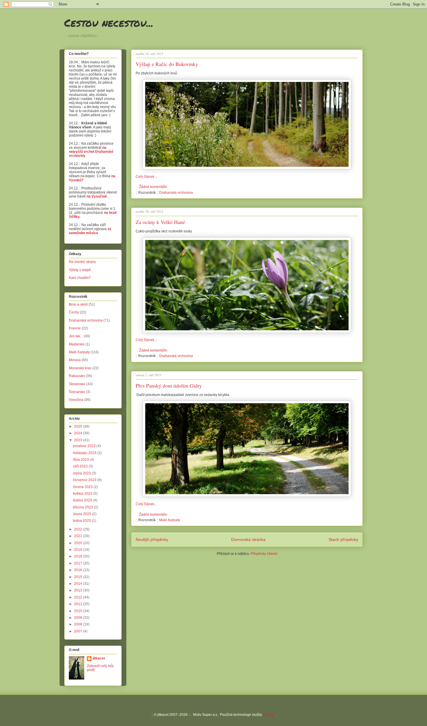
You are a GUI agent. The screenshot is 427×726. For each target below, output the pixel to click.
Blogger (269, 715)
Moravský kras (80, 368)
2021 (78, 536)
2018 (78, 556)
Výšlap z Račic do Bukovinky (167, 63)
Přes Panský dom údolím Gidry (169, 385)
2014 (78, 584)
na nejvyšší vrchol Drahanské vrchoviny (91, 152)
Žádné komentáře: (154, 187)
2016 (78, 570)
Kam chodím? (80, 278)
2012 (78, 597)
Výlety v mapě (80, 270)
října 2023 (81, 460)
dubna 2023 (83, 500)
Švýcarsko (77, 392)
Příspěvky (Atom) (264, 554)
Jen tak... (76, 336)
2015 (78, 577)
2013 (78, 590)
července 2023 (85, 480)
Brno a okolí (78, 304)
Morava (75, 360)
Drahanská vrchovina (176, 193)
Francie (75, 328)
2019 (78, 550)
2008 (78, 624)
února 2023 (82, 514)
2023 (78, 440)
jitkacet (99, 658)
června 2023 (83, 487)
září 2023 (81, 466)
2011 (78, 604)
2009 (78, 618)
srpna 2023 (82, 473)
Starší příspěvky (343, 539)
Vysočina (76, 400)
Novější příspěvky (152, 539)
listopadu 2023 (85, 453)
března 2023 (83, 507)
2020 (78, 543)
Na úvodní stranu (82, 262)
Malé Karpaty (169, 520)
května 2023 (83, 494)
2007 (78, 631)
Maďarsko (77, 344)
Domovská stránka (248, 539)
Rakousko (77, 376)
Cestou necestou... (108, 22)
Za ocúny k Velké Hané (160, 221)
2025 (78, 426)
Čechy (74, 312)
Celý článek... (146, 177)
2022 (78, 529)
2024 (78, 433)
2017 (78, 563)
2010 (78, 611)
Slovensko (77, 384)
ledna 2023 (82, 521)
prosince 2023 (84, 446)
